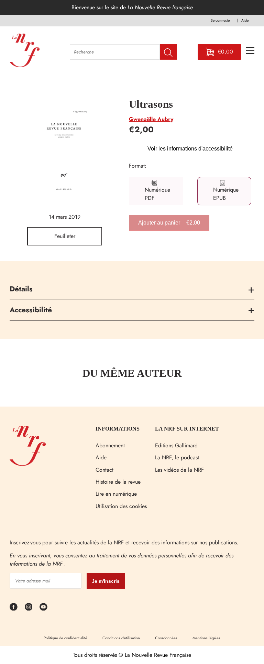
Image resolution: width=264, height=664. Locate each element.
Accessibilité (31, 310)
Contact (104, 470)
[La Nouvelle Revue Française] (28, 464)
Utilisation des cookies (121, 506)
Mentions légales (206, 638)
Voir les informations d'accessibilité (190, 149)
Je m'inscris (106, 581)
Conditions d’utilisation (121, 638)
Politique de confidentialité (65, 638)
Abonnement (110, 445)
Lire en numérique (116, 494)
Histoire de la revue (118, 482)
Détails (21, 289)
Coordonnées (166, 638)
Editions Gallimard (176, 445)
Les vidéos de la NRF (179, 470)
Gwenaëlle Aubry (151, 119)
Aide (101, 457)
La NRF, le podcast (177, 457)
